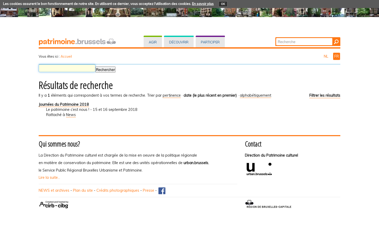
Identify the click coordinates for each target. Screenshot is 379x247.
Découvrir (178, 42)
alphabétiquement (255, 95)
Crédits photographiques (117, 190)
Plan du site (83, 190)
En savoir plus (203, 4)
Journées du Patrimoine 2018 (64, 104)
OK (223, 4)
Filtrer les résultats (324, 95)
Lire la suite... (49, 177)
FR (336, 56)
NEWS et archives (54, 190)
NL (326, 56)
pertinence (172, 95)
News (71, 114)
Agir (153, 42)
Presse (148, 190)
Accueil (66, 56)
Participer (210, 42)
